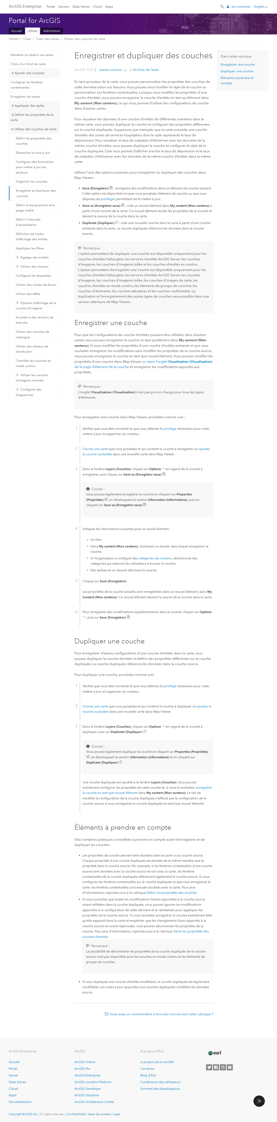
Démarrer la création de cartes (32, 55)
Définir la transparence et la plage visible (35, 207)
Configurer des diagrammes (29, 392)
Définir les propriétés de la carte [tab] (32, 117)
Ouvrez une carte (95, 449)
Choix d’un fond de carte (28, 64)
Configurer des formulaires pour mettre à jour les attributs (34, 167)
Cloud (97, 7)
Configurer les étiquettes (33, 275)
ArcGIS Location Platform (93, 1082)
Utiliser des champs (34, 266)
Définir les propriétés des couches (34, 141)
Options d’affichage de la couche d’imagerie (36, 305)
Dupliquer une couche (237, 71)
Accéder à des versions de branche (35, 320)
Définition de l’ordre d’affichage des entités (32, 236)
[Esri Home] (214, 1053)
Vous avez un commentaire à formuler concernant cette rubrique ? (162, 1014)
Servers (63, 7)
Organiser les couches (31, 181)
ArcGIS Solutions (86, 1095)
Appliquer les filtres (30, 248)
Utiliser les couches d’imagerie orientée (32, 377)
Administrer (51, 31)
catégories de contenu (155, 558)
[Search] (222, 6)
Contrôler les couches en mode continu (33, 363)
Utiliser (33, 31)
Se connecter (241, 7)
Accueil (16, 31)
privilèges (108, 199)
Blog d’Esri (148, 1075)
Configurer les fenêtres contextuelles (27, 84)
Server (13, 1075)
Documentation (20, 1102)
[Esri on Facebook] (216, 1067)
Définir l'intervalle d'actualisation (28, 222)
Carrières (147, 1069)
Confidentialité (76, 1114)
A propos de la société (157, 1062)
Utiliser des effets (28, 294)
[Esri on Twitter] (209, 1067)
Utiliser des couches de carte (84, 39)
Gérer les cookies (99, 1114)
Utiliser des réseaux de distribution (32, 348)
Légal (116, 1114)
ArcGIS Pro (82, 1069)
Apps (109, 7)
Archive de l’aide (145, 70)
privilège (169, 429)
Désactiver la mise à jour (33, 153)
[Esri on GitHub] (223, 1067)
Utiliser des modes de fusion (36, 285)
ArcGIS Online (84, 1062)
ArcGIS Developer (87, 1089)
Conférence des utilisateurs (160, 1082)
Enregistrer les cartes (25, 96)
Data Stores (81, 7)
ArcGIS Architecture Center (94, 1102)
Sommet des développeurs (160, 1089)
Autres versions (110, 70)
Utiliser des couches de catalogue (32, 334)
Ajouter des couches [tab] (29, 73)
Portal (50, 7)
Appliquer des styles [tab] (29, 106)
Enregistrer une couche (238, 64)
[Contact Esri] (230, 1067)
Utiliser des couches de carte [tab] (35, 129)
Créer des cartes (47, 39)
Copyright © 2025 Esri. (24, 1114)
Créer (27, 39)
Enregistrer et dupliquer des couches (36, 193)
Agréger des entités (34, 257)
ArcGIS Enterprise (25, 6)
